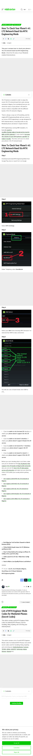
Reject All (16, 752)
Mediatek (19, 571)
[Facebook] (26, 587)
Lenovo (26, 647)
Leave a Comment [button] (26, 602)
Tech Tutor (17, 24)
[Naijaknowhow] (10, 9)
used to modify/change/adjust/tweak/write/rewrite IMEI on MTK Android (15, 132)
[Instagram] (30, 587)
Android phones (18, 647)
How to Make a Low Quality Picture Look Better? (17, 561)
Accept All (16, 743)
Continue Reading (16, 703)
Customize (16, 747)
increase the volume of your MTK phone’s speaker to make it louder (16, 137)
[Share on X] (8, 38)
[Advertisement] (16, 17)
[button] (3, 9)
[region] (16, 741)
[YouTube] (28, 587)
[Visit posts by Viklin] (3, 586)
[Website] (24, 587)
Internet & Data (7, 24)
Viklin (4, 43)
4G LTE (10, 568)
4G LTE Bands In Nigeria (19, 568)
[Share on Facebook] (6, 38)
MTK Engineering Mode (8, 573)
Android (5, 607)
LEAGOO (13, 649)
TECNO (4, 649)
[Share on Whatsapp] (11, 38)
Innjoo (25, 649)
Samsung (19, 649)
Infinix (8, 649)
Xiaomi (9, 651)
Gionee (4, 651)
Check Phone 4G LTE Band (9, 571)
